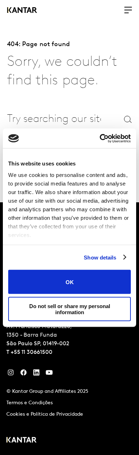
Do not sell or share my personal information (69, 309)
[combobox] (54, 119)
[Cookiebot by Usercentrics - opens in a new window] (100, 138)
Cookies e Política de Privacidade (44, 414)
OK (70, 282)
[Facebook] (23, 374)
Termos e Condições (29, 403)
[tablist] (69, 328)
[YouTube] (36, 374)
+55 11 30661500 (31, 352)
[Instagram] (10, 374)
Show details (100, 257)
